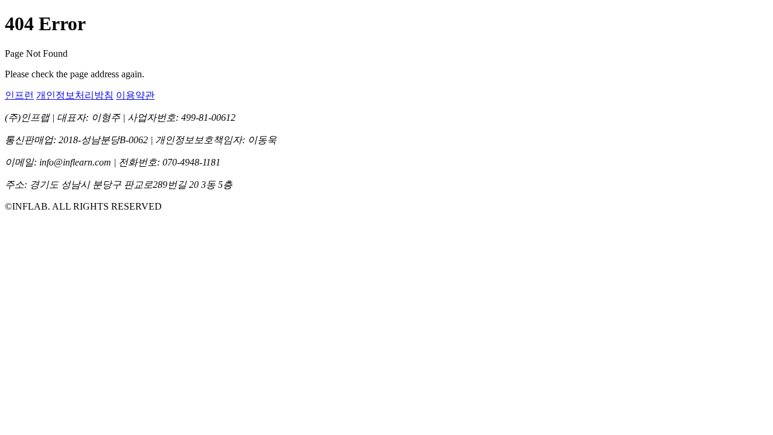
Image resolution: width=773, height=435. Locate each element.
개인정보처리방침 (75, 95)
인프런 (19, 95)
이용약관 (135, 95)
